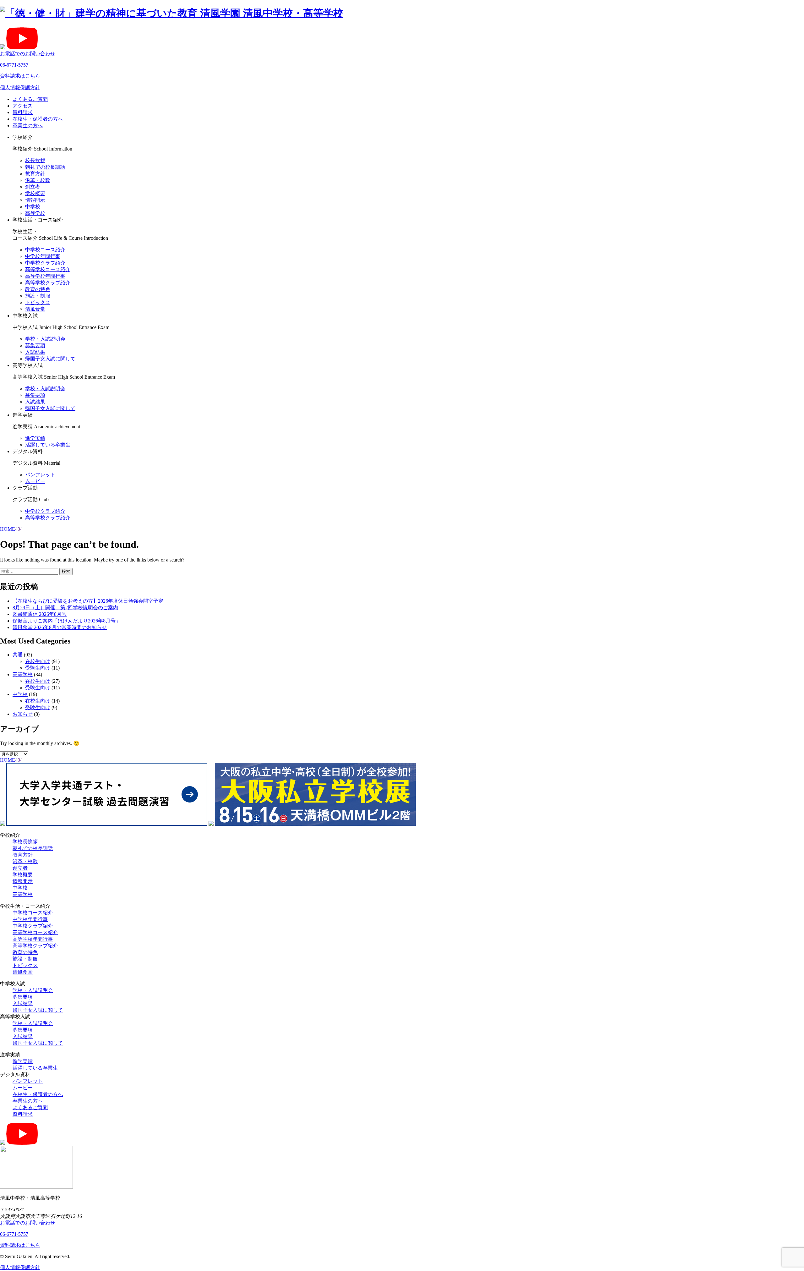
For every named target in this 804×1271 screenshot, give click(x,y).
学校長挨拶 (25, 841)
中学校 (32, 206)
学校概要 (35, 193)
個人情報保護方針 (20, 87)
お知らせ (23, 714)
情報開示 (35, 200)
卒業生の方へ (28, 125)
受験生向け (37, 668)
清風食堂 (35, 309)
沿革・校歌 (37, 180)
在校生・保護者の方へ (38, 119)
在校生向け (37, 661)
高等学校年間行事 (45, 276)
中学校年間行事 (42, 256)
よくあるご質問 (30, 99)
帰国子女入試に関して (50, 358)
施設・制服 (37, 296)
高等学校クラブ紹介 (47, 282)
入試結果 (35, 352)
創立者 (32, 186)
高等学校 (35, 213)
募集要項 (35, 345)
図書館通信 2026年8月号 (40, 614)
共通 (18, 654)
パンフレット (40, 474)
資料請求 (23, 112)
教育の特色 (37, 289)
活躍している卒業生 (47, 444)
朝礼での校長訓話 (45, 167)
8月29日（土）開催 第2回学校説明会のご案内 (65, 607)
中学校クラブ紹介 (45, 263)
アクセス (23, 105)
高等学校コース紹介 (47, 269)
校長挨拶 (35, 160)
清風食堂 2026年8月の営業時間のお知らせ (60, 627)
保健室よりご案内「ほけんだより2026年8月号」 (67, 620)
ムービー (35, 481)
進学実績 (35, 438)
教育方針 (35, 173)
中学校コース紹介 (45, 249)
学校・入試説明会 (45, 339)
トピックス (37, 302)
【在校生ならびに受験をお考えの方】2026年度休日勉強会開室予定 (88, 601)
